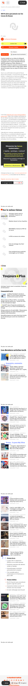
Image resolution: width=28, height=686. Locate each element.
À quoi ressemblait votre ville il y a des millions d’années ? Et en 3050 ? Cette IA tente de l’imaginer (18, 526)
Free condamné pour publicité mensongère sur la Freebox (17, 252)
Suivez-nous (5, 54)
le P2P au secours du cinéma (17, 236)
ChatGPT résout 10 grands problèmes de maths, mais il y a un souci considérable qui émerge (13, 306)
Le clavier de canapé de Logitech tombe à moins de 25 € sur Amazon (17, 518)
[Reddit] (16, 680)
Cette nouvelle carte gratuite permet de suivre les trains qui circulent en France (18, 377)
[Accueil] (3, 3)
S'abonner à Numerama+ (13, 165)
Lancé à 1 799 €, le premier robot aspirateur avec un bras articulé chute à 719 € (18, 615)
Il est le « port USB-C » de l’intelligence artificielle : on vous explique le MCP (17, 509)
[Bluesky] (21, 680)
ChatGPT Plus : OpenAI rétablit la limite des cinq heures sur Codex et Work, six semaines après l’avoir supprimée (18, 418)
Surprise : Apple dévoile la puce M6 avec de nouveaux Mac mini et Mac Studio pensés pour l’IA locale (18, 447)
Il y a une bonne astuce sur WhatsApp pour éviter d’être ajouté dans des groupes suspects (17, 606)
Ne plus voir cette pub (7, 206)
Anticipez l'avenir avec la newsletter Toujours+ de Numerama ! (15, 215)
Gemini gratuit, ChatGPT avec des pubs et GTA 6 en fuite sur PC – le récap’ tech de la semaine (18, 535)
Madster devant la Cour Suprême (18, 221)
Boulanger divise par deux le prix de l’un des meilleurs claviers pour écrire (18, 427)
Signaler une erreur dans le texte (10, 179)
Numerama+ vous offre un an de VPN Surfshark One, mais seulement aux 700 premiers (18, 597)
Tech (4, 10)
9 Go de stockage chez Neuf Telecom (16, 244)
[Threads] (23, 680)
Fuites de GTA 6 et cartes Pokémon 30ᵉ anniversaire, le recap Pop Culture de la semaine (18, 500)
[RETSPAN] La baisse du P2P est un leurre (17, 229)
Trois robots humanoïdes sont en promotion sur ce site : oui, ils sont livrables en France (18, 456)
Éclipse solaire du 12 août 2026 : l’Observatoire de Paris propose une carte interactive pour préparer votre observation (14, 311)
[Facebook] (14, 680)
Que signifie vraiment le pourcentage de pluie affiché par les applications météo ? (18, 357)
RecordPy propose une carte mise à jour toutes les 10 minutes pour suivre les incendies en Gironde (14, 317)
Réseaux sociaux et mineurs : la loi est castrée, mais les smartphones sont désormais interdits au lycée (18, 464)
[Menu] (8, 3)
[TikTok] (7, 680)
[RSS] (19, 680)
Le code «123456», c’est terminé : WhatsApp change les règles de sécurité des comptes (18, 436)
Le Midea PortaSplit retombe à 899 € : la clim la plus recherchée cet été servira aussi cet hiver (16, 295)
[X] (9, 680)
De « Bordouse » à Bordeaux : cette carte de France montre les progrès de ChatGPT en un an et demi (18, 543)
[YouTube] (5, 680)
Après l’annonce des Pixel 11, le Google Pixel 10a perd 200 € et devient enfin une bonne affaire (18, 410)
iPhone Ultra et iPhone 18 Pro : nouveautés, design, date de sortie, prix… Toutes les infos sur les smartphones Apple (13, 301)
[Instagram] (12, 680)
